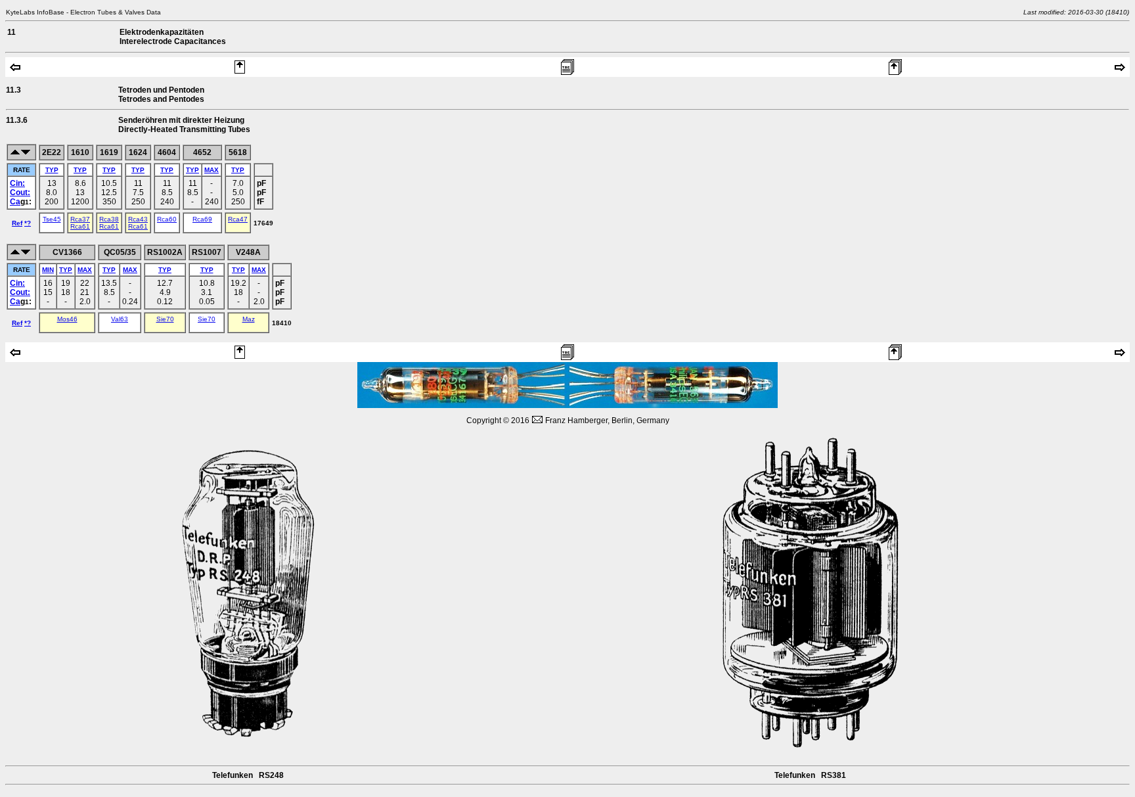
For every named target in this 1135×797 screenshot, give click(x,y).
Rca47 (238, 219)
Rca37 (80, 219)
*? (27, 223)
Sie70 (165, 319)
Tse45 (52, 219)
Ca (15, 201)
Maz (248, 319)
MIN (48, 269)
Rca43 (138, 219)
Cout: (20, 192)
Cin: (17, 183)
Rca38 (109, 219)
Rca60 (167, 219)
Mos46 (67, 319)
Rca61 (80, 226)
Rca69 (202, 219)
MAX (211, 169)
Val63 (119, 319)
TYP (51, 169)
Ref (17, 223)
